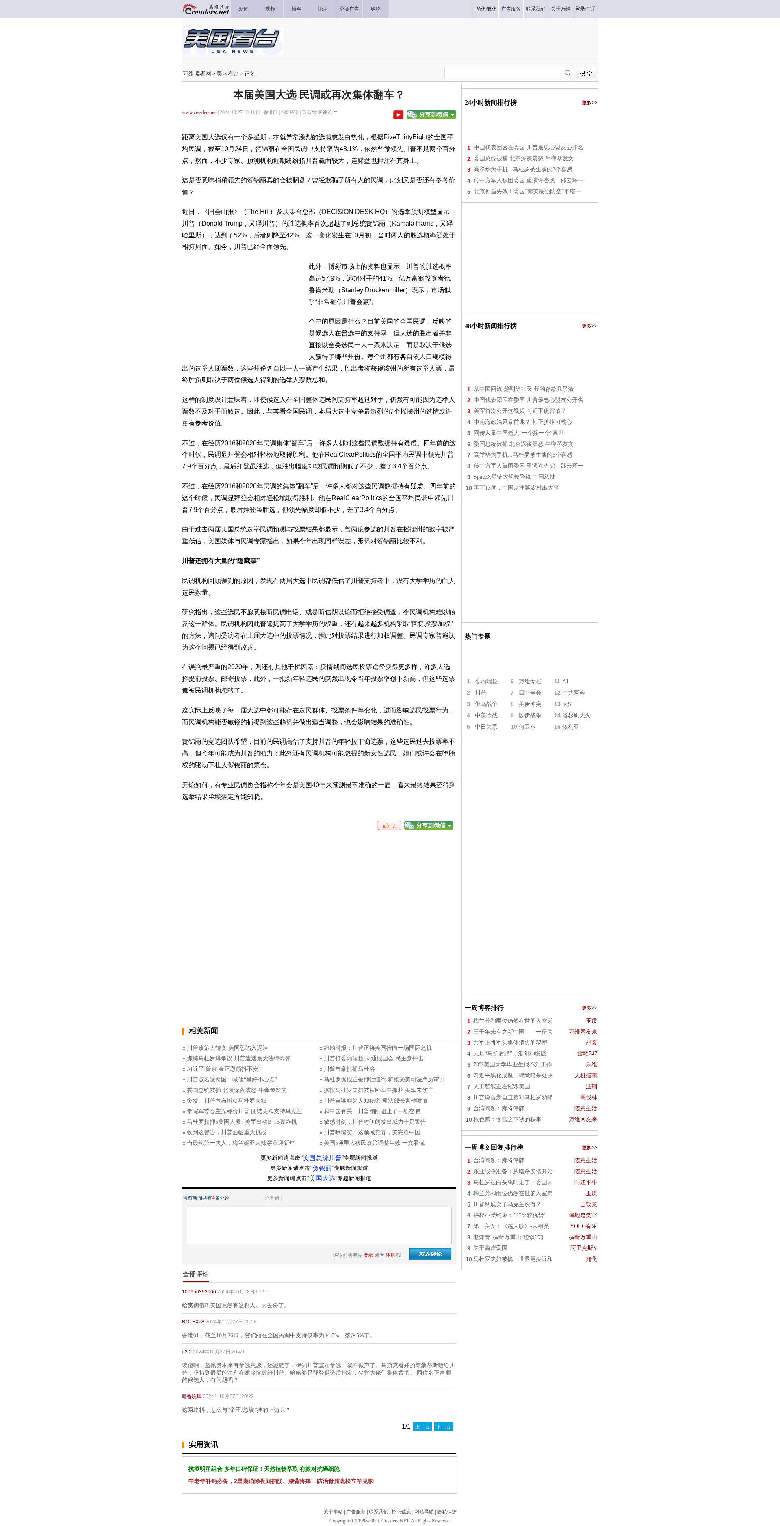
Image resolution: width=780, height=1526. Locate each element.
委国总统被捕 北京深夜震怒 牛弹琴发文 (237, 1090)
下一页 (443, 1427)
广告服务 (356, 1512)
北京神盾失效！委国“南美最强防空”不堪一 (527, 191)
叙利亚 (570, 727)
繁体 (492, 9)
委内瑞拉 (486, 681)
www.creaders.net (199, 112)
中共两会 (573, 693)
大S (566, 704)
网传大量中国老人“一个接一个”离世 (519, 433)
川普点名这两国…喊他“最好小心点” (232, 1080)
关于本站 (333, 1512)
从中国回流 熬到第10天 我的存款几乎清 (524, 389)
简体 (481, 9)
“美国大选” (322, 1178)
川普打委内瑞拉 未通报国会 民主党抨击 (374, 1058)
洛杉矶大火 (576, 715)
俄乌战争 (486, 704)
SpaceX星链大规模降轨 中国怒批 (514, 477)
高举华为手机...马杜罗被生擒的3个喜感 (523, 169)
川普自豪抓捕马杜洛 (349, 1069)
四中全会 (530, 693)
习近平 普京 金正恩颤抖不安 (222, 1069)
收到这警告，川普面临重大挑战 (226, 1132)
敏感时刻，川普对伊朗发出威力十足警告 (375, 1122)
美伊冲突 (530, 704)
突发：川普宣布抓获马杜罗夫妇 (226, 1101)
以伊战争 (530, 715)
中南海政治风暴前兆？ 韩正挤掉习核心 (523, 422)
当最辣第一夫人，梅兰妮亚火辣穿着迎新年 (241, 1143)
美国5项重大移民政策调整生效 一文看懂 (374, 1143)
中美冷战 (486, 715)
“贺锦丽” (322, 1168)
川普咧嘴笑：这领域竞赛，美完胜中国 (372, 1132)
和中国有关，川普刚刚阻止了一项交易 (372, 1111)
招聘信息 (401, 1512)
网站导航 (424, 1512)
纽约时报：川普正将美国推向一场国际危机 (378, 1048)
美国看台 (228, 73)
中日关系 (486, 727)
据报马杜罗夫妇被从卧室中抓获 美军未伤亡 (378, 1090)
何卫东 (527, 727)
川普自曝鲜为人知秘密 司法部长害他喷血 (376, 1101)
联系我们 (378, 1512)
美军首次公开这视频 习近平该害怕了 (520, 411)
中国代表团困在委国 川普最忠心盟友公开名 (528, 148)
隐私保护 (447, 1512)
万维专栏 (530, 681)
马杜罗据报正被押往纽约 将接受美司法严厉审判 (384, 1080)
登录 (580, 9)
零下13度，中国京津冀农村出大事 (516, 488)
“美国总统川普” (322, 1158)
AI (565, 681)
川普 (480, 693)
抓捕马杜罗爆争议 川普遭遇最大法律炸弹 (239, 1058)
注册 (591, 9)
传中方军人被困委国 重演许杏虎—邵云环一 (528, 180)
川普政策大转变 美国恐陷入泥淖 (227, 1048)
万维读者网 (197, 73)
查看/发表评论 (317, 112)
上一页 (422, 1427)
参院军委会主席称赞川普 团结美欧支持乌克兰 (244, 1111)
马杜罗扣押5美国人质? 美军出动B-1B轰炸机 (242, 1122)
